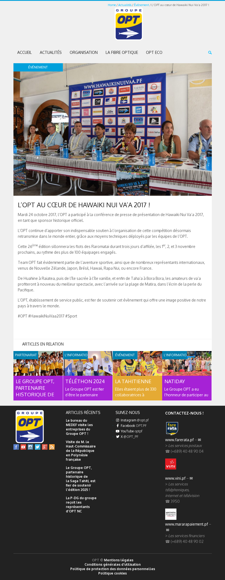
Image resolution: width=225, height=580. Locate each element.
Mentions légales (118, 560)
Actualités (124, 5)
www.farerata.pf (179, 439)
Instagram (134, 420)
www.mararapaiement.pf (186, 524)
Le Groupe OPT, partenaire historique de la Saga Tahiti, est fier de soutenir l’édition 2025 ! (80, 479)
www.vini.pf (175, 478)
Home (112, 5)
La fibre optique (122, 52)
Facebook (133, 426)
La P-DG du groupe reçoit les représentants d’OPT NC (81, 504)
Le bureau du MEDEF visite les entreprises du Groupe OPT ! (79, 427)
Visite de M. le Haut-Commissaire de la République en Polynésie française (81, 451)
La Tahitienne (133, 381)
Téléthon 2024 (85, 381)
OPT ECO (154, 52)
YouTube (131, 431)
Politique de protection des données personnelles (112, 569)
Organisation (84, 52)
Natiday (174, 381)
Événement (141, 5)
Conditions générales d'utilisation (113, 564)
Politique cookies (112, 573)
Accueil (24, 52)
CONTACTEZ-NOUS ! (184, 413)
